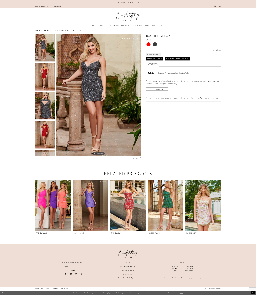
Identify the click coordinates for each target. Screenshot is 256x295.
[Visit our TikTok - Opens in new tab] (81, 274)
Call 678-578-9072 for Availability (177, 59)
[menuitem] (41, 6)
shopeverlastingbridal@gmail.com (128, 278)
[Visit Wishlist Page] (215, 6)
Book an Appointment (154, 59)
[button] (220, 6)
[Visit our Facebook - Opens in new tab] (65, 274)
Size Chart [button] (216, 50)
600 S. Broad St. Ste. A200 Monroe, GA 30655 (128, 268)
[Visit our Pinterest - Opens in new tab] (76, 274)
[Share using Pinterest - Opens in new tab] (140, 158)
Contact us (195, 98)
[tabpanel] (45, 48)
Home (37, 30)
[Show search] (209, 6)
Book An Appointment (157, 89)
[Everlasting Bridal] (128, 16)
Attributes (153, 64)
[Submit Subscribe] (84, 266)
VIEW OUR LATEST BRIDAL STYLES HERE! (128, 2)
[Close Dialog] (3, 293)
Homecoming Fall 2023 (70, 30)
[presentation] (53, 205)
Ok (253, 293)
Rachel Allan (49, 30)
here (181, 293)
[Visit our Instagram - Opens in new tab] (71, 274)
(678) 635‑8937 (128, 274)
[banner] (128, 254)
